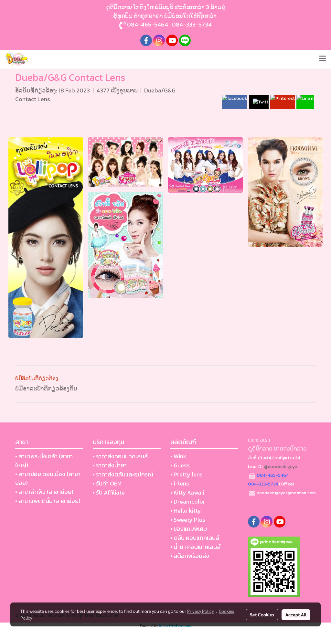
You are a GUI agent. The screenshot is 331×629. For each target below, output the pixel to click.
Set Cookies (262, 614)
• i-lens (179, 483)
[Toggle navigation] (322, 59)
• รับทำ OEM (107, 483)
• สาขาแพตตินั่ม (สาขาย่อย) (47, 500)
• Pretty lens (186, 474)
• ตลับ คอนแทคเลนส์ (194, 537)
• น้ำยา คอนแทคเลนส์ (195, 546)
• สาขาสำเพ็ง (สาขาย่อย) (44, 491)
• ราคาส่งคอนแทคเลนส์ (120, 456)
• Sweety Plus (187, 519)
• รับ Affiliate (109, 492)
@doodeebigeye (280, 466)
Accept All (295, 614)
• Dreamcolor (187, 501)
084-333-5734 (192, 24)
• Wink (178, 456)
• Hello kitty (185, 510)
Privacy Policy (200, 611)
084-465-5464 (147, 24)
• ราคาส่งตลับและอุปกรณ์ (123, 474)
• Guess (180, 465)
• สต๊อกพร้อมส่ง (189, 555)
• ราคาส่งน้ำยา (110, 465)
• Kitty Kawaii (187, 492)
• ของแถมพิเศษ (188, 528)
